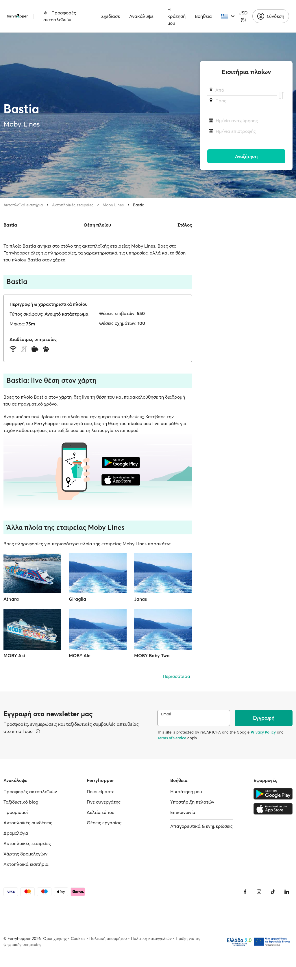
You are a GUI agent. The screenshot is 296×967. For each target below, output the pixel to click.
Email (166, 714)
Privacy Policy (263, 732)
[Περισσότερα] (38, 731)
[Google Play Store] (273, 794)
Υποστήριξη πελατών (192, 802)
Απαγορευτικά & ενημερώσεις (201, 826)
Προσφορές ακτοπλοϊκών (59, 16)
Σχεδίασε (110, 16)
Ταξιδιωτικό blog (20, 802)
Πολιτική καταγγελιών (151, 938)
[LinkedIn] (287, 892)
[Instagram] (259, 892)
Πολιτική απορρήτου (108, 938)
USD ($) (243, 16)
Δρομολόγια (15, 833)
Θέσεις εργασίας (104, 822)
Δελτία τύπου (100, 812)
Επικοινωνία (182, 812)
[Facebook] (245, 892)
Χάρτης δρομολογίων (25, 854)
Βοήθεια (203, 16)
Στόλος (184, 225)
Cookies (78, 938)
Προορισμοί (15, 812)
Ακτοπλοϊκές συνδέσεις (27, 822)
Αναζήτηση (246, 156)
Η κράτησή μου (176, 16)
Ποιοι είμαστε (100, 791)
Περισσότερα (176, 676)
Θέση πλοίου (97, 225)
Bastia (138, 205)
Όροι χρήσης (55, 938)
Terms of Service (171, 738)
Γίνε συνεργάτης (104, 802)
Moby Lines (113, 205)
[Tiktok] (273, 892)
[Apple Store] (273, 809)
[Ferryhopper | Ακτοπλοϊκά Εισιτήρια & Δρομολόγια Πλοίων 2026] (17, 16)
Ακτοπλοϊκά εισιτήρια (23, 205)
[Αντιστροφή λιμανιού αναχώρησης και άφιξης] (281, 95)
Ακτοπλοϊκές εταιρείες (72, 205)
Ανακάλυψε (141, 16)
